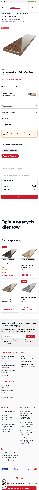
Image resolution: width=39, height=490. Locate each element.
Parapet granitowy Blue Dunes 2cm (28, 298)
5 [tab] (23, 65)
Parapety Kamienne (23, 13)
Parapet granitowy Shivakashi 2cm (27, 266)
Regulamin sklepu (26, 361)
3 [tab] (19, 65)
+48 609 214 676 (25, 443)
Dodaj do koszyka (19, 197)
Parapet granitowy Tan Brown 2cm (9, 264)
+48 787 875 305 (25, 419)
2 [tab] (17, 65)
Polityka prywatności (27, 359)
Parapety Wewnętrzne (8, 16)
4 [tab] (21, 65)
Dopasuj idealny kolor (9, 95)
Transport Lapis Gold (7, 395)
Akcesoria (4, 375)
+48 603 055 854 (25, 426)
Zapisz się (31, 336)
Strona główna (6, 13)
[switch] (4, 487)
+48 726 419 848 (25, 434)
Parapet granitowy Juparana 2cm (7, 300)
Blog (22, 356)
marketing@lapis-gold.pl (27, 442)
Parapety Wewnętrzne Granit (10, 19)
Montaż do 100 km (7, 397)
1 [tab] (15, 65)
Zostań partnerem (32, 1)
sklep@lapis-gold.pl (26, 417)
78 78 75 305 (8, 1)
